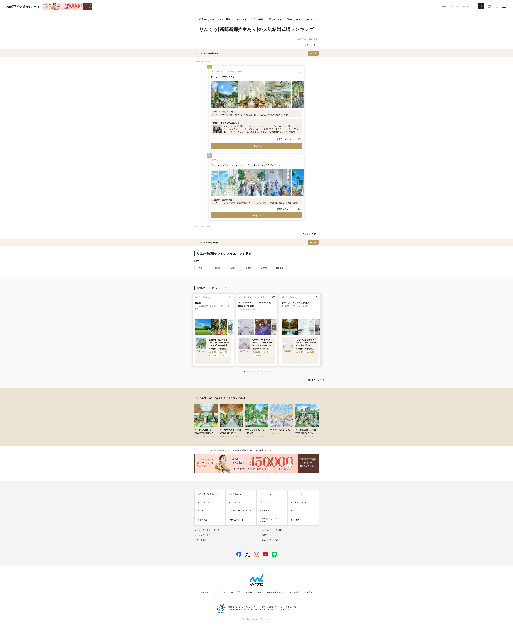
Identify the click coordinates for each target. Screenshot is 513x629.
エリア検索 (224, 19)
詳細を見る (256, 145)
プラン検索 (257, 19)
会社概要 (205, 592)
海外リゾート (293, 19)
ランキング (228, 450)
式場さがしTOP (206, 19)
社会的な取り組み (253, 592)
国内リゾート (275, 19)
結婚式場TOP (217, 450)
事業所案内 (235, 592)
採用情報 (308, 592)
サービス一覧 (219, 592)
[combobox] (459, 6)
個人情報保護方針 (274, 592)
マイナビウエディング (202, 450)
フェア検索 (241, 19)
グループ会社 (293, 592)
